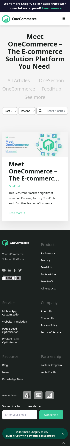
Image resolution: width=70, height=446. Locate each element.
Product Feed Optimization (10, 340)
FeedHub (51, 88)
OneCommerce (18, 88)
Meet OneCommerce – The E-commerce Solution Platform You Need (33, 171)
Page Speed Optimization (10, 330)
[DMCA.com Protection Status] (11, 277)
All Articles (18, 80)
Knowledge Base (12, 379)
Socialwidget (49, 274)
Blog (5, 365)
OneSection (51, 80)
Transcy (45, 260)
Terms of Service (51, 332)
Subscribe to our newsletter (22, 406)
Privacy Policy (49, 325)
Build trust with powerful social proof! (30, 435)
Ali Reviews (48, 253)
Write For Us (48, 372)
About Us (46, 311)
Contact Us (47, 318)
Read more (16, 213)
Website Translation (14, 321)
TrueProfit (47, 281)
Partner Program (51, 365)
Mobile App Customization (11, 312)
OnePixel (14, 186)
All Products (48, 288)
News (5, 372)
